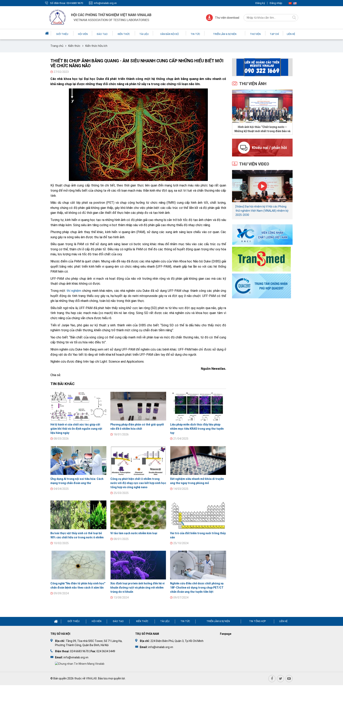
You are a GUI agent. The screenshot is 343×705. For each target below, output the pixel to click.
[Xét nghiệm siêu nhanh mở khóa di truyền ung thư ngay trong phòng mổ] (198, 460)
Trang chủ (56, 45)
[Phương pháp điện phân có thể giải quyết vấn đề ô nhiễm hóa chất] (138, 406)
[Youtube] (289, 678)
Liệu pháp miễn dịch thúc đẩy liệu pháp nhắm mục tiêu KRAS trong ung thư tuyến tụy (197, 428)
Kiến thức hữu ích (96, 45)
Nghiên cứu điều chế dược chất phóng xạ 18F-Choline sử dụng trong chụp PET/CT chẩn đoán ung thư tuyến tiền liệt (197, 587)
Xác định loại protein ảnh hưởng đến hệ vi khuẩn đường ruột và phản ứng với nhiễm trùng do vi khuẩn (137, 587)
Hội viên (83, 34)
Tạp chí (274, 34)
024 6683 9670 (74, 3)
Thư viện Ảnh (252, 83)
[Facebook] (272, 678)
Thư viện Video (254, 164)
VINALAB (91, 678)
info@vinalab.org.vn (105, 3)
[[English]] (295, 3)
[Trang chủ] (47, 33)
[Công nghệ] (78, 565)
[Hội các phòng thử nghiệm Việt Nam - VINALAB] (100, 17)
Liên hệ (291, 34)
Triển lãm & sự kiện (224, 34)
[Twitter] (280, 678)
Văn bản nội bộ (169, 34)
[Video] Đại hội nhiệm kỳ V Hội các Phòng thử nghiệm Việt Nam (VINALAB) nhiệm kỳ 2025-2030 (261, 210)
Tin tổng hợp (257, 621)
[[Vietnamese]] (290, 3)
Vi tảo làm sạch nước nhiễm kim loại (133, 533)
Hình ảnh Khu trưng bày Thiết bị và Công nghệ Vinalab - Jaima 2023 (262, 129)
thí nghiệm (73, 291)
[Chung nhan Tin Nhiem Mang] (79, 663)
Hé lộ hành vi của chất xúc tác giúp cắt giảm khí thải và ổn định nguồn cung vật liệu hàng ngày (76, 428)
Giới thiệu (62, 34)
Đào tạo (102, 34)
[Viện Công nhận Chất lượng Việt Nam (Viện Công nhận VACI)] (262, 234)
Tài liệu (144, 34)
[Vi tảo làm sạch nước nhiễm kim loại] (138, 514)
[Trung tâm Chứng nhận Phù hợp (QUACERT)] (261, 285)
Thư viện (255, 34)
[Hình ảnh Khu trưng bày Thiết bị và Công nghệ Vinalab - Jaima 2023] (262, 106)
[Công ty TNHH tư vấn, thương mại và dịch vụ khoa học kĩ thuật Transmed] (261, 259)
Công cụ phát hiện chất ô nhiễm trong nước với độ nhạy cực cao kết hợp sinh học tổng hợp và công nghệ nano (138, 483)
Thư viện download (227, 17)
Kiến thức (124, 34)
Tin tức (195, 34)
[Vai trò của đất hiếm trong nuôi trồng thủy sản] (198, 514)
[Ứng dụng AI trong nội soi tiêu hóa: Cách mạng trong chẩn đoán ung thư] (78, 460)
